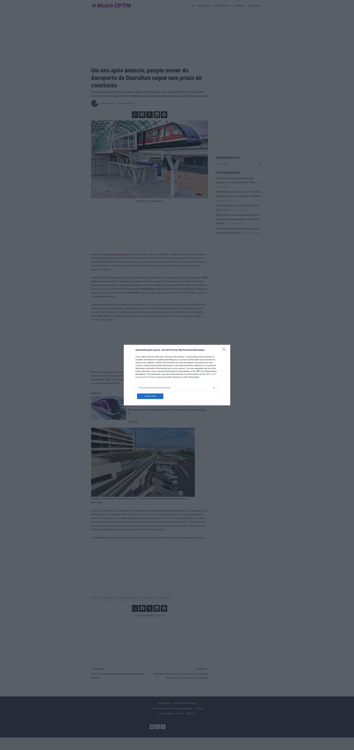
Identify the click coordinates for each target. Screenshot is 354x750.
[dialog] (177, 375)
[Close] (224, 350)
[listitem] (177, 387)
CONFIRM (150, 396)
